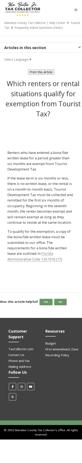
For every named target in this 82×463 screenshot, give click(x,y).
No (60, 302)
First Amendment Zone (61, 349)
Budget (50, 343)
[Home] (22, 16)
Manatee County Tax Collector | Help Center (34, 23)
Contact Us (16, 355)
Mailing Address (19, 366)
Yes (46, 302)
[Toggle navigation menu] (76, 10)
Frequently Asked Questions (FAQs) (39, 28)
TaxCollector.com (20, 349)
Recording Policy (57, 355)
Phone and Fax (19, 361)
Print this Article (41, 72)
